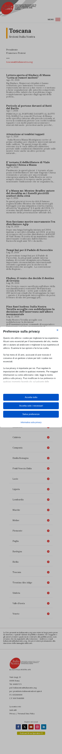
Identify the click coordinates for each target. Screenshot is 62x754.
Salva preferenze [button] (31, 414)
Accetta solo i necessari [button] (31, 405)
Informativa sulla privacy (31, 422)
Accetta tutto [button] (31, 397)
